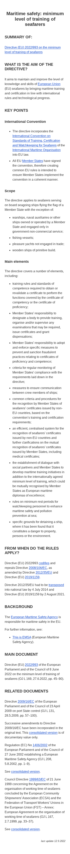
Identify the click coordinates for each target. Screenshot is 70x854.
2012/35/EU (44, 572)
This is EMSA (21, 637)
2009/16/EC (26, 701)
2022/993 (31, 664)
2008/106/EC (38, 567)
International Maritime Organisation (36, 150)
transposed (56, 585)
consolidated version (43, 732)
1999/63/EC (37, 779)
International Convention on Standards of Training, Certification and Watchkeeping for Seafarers (36, 140)
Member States (32, 161)
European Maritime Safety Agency (34, 617)
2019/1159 (32, 577)
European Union (49, 84)
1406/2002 (40, 745)
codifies (44, 563)
